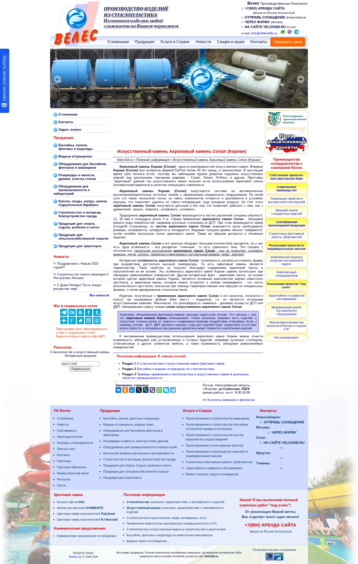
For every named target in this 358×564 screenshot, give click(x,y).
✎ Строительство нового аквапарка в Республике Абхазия (80, 276)
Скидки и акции (231, 42)
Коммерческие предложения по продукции (86, 536)
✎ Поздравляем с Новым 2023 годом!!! (75, 265)
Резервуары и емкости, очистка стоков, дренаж (135, 441)
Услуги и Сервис (175, 42)
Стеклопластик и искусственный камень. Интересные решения (80, 354)
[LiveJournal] (146, 390)
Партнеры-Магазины (71, 467)
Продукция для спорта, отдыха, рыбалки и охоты (137, 465)
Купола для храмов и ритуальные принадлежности (138, 453)
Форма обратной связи (73, 473)
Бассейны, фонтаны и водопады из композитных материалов (169, 535)
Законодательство (70, 436)
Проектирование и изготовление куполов (214, 445)
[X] (139, 390)
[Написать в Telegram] (296, 33)
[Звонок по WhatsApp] (282, 33)
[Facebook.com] (88, 315)
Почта (61, 485)
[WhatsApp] (159, 390)
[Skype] (166, 390)
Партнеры (64, 461)
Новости (203, 42)
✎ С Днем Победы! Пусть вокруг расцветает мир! (77, 287)
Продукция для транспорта (122, 477)
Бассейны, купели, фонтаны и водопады (131, 418)
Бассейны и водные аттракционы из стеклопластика (175, 369)
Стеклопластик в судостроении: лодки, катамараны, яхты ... (168, 518)
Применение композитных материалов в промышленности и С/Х (172, 523)
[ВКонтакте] (80, 315)
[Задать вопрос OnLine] (4, 81)
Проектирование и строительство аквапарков (217, 418)
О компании (118, 42)
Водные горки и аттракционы (147, 541)
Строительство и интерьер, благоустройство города (139, 459)
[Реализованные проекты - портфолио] (286, 141)
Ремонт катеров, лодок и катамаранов (212, 474)
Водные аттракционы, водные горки (128, 424)
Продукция (144, 42)
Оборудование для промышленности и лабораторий (140, 447)
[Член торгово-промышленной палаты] (286, 119)
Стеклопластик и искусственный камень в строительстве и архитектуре (176, 529)
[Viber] (152, 390)
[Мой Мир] (132, 390)
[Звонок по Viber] (289, 33)
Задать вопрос (70, 129)
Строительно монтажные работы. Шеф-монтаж (219, 462)
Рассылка (63, 479)
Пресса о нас (66, 449)
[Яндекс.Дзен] (63, 315)
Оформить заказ (287, 42)
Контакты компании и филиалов (229, 400)
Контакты (258, 42)
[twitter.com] (80, 323)
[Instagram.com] (88, 323)
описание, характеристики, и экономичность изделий (175, 502)
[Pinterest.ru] (97, 323)
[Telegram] (173, 390)
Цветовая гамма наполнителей (86, 513)
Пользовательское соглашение (274, 550)
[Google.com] (72, 323)
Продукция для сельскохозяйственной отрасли (136, 471)
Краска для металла (80, 508)
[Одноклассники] (72, 315)
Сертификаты (66, 430)
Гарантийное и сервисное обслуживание (214, 468)
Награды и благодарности (75, 443)
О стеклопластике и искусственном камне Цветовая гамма (180, 363)
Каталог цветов (71, 502)
